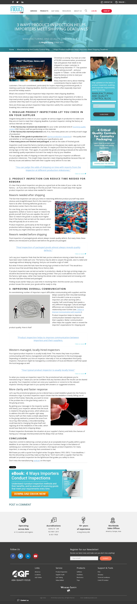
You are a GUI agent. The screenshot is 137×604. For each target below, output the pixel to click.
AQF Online (55, 11)
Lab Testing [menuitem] (59, 577)
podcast (37, 460)
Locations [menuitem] (38, 575)
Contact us (108, 2)
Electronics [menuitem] (80, 577)
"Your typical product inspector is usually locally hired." (48, 370)
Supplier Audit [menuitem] (60, 575)
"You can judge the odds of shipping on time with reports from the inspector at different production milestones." (48, 169)
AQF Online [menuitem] (38, 577)
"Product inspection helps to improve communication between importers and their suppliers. (48, 339)
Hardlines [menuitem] (80, 575)
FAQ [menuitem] (99, 572)
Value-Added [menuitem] (60, 580)
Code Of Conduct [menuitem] (103, 580)
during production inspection (59, 136)
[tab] (68, 599)
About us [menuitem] (37, 572)
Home (11, 49)
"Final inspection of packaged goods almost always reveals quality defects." (48, 249)
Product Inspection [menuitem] (61, 572)
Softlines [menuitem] (79, 572)
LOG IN (94, 11)
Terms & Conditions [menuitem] (104, 577)
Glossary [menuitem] (100, 575)
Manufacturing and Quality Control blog (33, 49)
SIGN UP (107, 11)
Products (44, 11)
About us (78, 11)
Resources (66, 11)
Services (33, 11)
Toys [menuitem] (78, 580)
